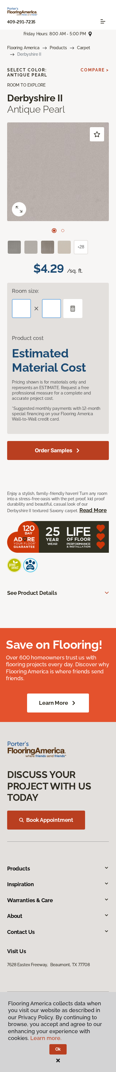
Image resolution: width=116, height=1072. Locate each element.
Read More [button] (93, 510)
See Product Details (32, 593)
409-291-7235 (21, 22)
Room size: (25, 291)
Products (58, 47)
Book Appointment (49, 820)
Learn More (53, 703)
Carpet (83, 47)
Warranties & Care (30, 900)
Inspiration (20, 884)
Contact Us (21, 932)
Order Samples (54, 450)
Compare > (95, 70)
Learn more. (46, 1038)
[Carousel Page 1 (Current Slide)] (54, 230)
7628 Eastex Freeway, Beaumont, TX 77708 (48, 964)
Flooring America (23, 47)
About (14, 916)
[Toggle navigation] (103, 21)
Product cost (27, 338)
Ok (58, 1049)
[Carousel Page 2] (62, 230)
